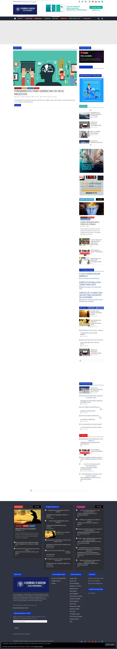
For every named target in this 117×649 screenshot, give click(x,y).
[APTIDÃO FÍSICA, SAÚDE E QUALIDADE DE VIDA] (84, 310)
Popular (84, 308)
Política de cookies (38, 646)
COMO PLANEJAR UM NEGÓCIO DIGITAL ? (91, 459)
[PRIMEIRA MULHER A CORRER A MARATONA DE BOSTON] (58, 559)
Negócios (48, 18)
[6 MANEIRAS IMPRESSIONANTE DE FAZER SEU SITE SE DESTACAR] (89, 529)
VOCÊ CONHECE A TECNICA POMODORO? (96, 251)
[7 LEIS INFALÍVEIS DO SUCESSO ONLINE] (90, 424)
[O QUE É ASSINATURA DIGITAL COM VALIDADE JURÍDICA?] (89, 510)
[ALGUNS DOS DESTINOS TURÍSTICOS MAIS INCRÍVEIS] (84, 131)
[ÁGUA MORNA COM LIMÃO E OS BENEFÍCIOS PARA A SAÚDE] (84, 319)
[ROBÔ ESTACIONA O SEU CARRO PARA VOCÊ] (91, 287)
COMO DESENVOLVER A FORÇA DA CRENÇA (89, 223)
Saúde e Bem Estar (74, 18)
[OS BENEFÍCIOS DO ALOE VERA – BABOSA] (91, 329)
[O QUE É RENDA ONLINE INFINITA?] (89, 278)
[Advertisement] (58, 32)
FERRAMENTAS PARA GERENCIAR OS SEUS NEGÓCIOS (39, 92)
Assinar (17, 628)
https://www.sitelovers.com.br (20, 608)
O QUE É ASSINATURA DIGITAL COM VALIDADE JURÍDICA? (87, 514)
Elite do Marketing (74, 583)
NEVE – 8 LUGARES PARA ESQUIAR (95, 123)
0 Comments (36, 96)
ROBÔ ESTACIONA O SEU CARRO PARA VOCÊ (90, 283)
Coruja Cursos (73, 578)
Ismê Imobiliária (74, 593)
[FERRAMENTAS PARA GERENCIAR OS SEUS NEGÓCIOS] (45, 51)
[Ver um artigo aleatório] (102, 18)
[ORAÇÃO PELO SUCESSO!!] (27, 510)
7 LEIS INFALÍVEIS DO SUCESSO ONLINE (90, 427)
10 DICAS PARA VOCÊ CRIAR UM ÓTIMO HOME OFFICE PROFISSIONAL (96, 242)
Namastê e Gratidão (75, 598)
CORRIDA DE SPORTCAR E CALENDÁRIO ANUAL (95, 114)
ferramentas (44, 96)
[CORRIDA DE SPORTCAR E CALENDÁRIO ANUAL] (84, 113)
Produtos (64, 18)
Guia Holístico (73, 591)
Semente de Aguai (74, 609)
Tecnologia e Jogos (75, 614)
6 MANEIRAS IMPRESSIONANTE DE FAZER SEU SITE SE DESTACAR (88, 533)
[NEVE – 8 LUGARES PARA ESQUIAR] (84, 122)
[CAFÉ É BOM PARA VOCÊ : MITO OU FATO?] (91, 339)
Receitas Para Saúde (75, 606)
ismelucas (17, 96)
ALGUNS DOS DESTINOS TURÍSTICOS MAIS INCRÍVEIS (96, 133)
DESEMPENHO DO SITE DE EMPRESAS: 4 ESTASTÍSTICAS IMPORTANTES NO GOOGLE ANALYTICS (89, 554)
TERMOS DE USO (55, 581)
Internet (24, 88)
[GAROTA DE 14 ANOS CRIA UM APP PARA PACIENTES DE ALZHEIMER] (91, 299)
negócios (55, 96)
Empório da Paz (74, 588)
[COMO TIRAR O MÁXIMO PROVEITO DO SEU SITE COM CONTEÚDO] (89, 538)
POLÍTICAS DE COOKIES (76, 616)
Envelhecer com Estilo (75, 586)
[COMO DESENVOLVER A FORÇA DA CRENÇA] (91, 203)
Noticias (55, 18)
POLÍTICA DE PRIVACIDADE (58, 578)
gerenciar (50, 96)
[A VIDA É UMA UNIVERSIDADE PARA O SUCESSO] (58, 521)
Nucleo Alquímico (74, 601)
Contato (53, 583)
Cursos (20, 18)
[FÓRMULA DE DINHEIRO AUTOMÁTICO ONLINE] (89, 519)
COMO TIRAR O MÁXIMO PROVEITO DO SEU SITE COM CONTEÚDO (89, 542)
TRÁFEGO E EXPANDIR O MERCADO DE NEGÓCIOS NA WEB (87, 564)
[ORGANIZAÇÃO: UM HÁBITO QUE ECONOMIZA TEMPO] (84, 258)
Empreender (38, 18)
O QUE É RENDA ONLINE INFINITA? (89, 274)
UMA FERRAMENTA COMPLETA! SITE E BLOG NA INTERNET (90, 478)
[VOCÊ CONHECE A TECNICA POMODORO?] (84, 249)
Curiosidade (28, 18)
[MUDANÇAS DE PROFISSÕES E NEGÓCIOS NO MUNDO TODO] (91, 396)
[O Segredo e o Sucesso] (15, 18)
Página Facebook (86, 67)
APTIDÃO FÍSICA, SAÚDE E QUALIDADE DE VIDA (96, 312)
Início (71, 621)
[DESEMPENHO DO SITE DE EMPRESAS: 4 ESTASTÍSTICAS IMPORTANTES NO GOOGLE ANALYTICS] (89, 548)
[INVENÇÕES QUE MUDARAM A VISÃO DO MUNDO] (58, 510)
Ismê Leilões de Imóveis (76, 596)
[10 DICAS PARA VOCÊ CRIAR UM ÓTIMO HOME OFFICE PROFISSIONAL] (84, 239)
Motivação (91, 217)
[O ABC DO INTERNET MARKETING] (89, 415)
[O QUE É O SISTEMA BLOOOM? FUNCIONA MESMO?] (91, 464)
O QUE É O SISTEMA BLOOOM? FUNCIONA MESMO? (88, 468)
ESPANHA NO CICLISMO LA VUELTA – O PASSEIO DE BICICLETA (96, 143)
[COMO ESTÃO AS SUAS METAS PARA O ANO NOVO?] (27, 548)
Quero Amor (73, 604)
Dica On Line (73, 581)
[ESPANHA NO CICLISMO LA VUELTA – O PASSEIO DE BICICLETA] (84, 141)
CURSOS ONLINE (74, 619)
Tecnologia (86, 18)
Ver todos (100, 199)
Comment (100, 308)
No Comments (95, 117)
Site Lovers (72, 611)
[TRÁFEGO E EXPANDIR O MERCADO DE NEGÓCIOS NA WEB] (89, 560)
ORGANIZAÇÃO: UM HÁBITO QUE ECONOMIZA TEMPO (95, 260)
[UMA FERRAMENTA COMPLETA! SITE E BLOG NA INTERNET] (91, 474)
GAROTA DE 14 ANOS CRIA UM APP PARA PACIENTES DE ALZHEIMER (90, 295)
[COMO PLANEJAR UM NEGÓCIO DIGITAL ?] (91, 457)
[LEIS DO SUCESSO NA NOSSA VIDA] (55, 550)
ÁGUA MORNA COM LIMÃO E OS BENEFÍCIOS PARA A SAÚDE (95, 322)
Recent (92, 308)
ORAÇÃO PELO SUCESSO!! (29, 1)
